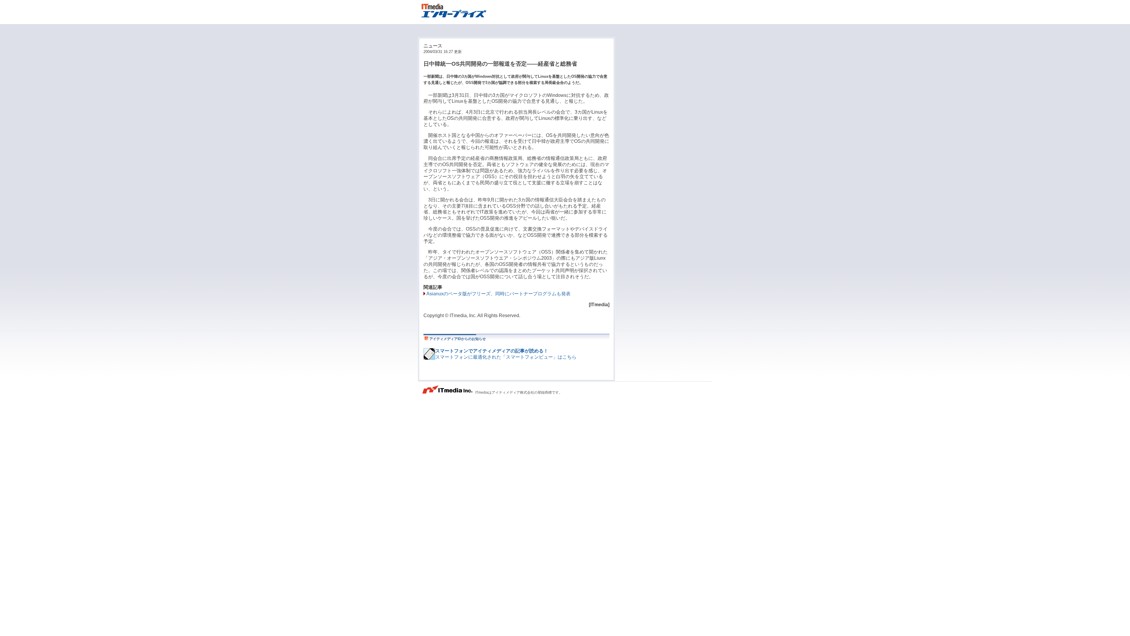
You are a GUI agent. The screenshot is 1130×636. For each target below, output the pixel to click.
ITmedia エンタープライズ (456, 10)
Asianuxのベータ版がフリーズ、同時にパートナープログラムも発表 (498, 293)
